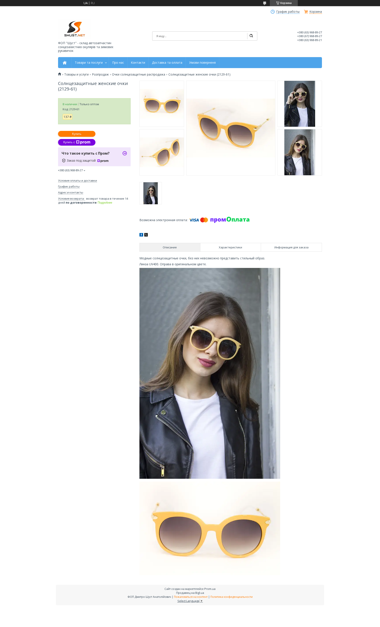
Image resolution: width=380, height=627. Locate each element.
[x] (146, 235)
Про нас (118, 63)
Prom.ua (210, 589)
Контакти (138, 63)
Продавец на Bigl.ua (190, 593)
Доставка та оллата (167, 63)
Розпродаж (100, 74)
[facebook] (141, 235)
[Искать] (251, 36)
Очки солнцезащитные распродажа (138, 74)
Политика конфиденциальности (231, 597)
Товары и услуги (76, 74)
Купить (76, 134)
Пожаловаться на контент (191, 597)
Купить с (69, 142)
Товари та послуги (89, 63)
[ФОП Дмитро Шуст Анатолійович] (74, 29)
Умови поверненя (202, 63)
